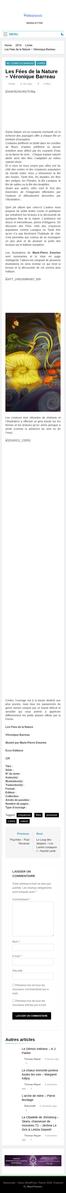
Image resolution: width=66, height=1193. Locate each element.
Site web (17, 970)
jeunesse (51, 815)
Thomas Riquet (32, 1059)
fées (38, 815)
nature (24, 821)
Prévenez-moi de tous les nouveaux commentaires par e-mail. (30, 989)
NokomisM (30, 1105)
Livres (41, 63)
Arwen (11, 83)
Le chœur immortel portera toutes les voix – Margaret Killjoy (40, 1074)
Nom (16, 941)
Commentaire (21, 899)
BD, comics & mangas (20, 63)
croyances (24, 815)
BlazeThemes (34, 1186)
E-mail (17, 956)
